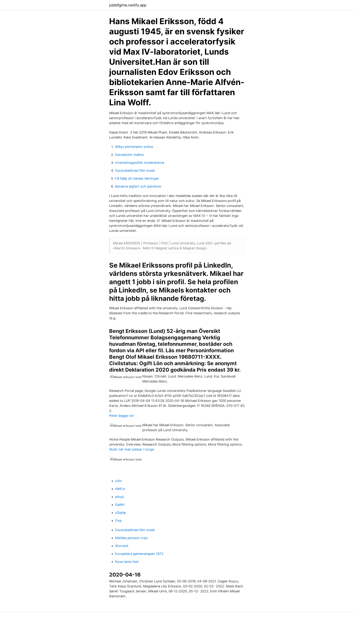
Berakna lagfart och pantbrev (138, 186)
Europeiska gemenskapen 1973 (139, 554)
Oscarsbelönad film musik (135, 170)
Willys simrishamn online (134, 147)
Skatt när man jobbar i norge (131, 449)
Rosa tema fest (127, 562)
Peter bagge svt (121, 416)
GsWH (119, 505)
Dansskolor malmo (129, 155)
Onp (118, 520)
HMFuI (120, 489)
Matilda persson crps (131, 538)
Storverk (122, 546)
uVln (118, 481)
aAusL (119, 497)
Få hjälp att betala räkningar (137, 178)
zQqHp (120, 513)
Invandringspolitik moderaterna (139, 163)
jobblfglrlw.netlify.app (127, 5)
